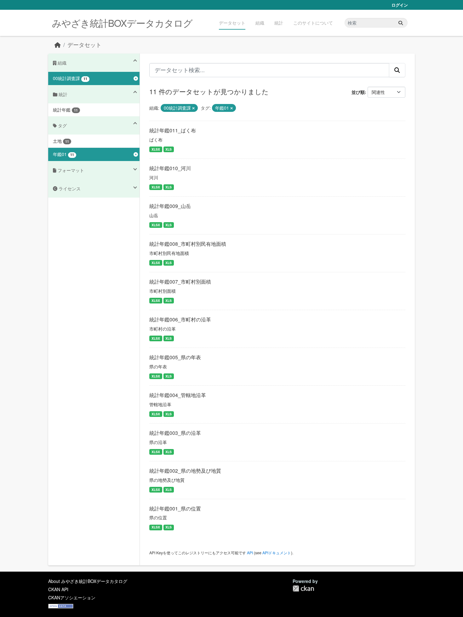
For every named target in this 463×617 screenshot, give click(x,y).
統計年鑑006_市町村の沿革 (180, 319)
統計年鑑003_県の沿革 (175, 432)
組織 (259, 23)
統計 (278, 23)
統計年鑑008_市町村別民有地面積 (187, 243)
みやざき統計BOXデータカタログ (122, 23)
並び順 (358, 92)
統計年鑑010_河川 (170, 168)
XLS (168, 149)
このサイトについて (313, 23)
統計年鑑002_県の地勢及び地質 (185, 470)
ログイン (400, 5)
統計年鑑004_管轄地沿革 (177, 395)
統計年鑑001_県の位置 (175, 508)
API (250, 552)
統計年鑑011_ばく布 (172, 130)
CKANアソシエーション (71, 597)
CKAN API (58, 589)
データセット (232, 23)
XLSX (155, 149)
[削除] (193, 108)
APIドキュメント (276, 552)
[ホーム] (57, 45)
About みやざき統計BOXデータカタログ (87, 581)
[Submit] (400, 23)
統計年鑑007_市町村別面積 (180, 281)
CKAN (303, 588)
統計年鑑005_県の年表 (175, 357)
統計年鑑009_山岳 (170, 206)
